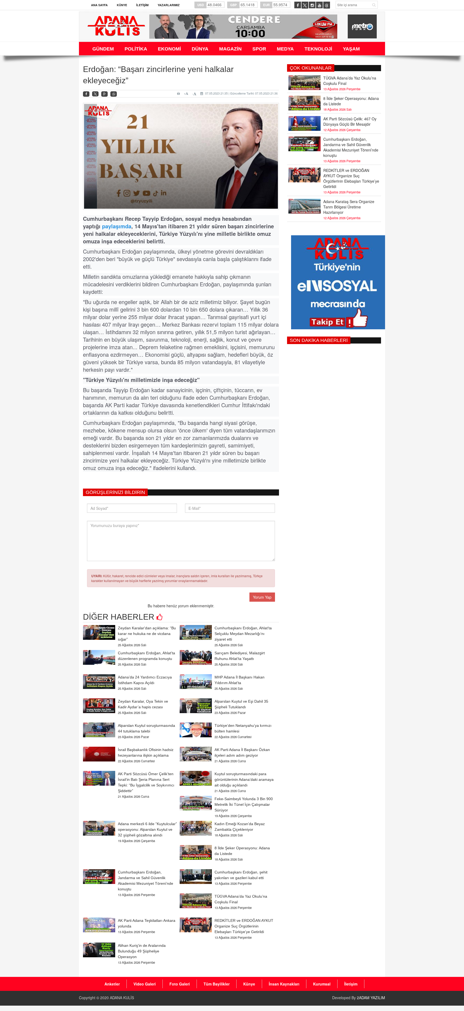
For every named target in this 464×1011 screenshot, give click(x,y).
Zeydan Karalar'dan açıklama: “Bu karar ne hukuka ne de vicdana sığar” (147, 633)
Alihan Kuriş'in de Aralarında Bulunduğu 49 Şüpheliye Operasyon (142, 951)
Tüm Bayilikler (217, 984)
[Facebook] (86, 94)
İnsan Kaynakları (284, 984)
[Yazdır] (179, 93)
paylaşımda (116, 226)
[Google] (104, 94)
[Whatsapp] (113, 94)
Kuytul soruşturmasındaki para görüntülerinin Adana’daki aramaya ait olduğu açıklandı (244, 779)
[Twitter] (95, 94)
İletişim (142, 5)
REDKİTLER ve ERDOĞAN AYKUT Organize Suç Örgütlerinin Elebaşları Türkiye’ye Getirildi (244, 926)
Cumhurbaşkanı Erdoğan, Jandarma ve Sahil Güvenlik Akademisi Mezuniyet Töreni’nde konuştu (350, 147)
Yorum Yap (262, 597)
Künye (122, 5)
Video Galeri (144, 984)
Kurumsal (322, 984)
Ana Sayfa (99, 5)
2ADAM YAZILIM (371, 997)
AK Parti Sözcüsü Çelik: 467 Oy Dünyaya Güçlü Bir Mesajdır (349, 121)
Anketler (112, 984)
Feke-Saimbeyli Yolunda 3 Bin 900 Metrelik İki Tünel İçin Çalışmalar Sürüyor (244, 804)
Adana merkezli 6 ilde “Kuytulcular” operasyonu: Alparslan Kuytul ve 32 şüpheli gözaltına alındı (147, 829)
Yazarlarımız (169, 5)
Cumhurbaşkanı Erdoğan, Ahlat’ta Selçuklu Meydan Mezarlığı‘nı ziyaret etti (243, 633)
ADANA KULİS (122, 997)
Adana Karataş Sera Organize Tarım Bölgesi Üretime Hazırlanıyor (348, 207)
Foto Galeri (179, 984)
